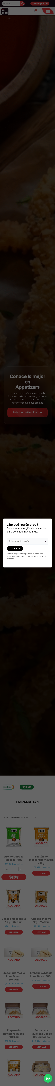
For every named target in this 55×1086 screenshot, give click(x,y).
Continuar (15, 548)
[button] (48, 1078)
